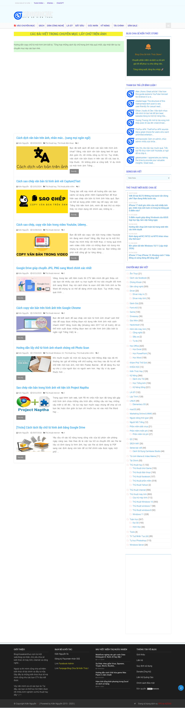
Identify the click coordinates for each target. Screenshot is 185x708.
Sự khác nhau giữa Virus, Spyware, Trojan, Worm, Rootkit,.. (110, 664)
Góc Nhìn (134, 320)
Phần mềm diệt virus (139, 426)
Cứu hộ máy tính (140, 497)
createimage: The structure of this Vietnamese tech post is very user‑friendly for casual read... (150, 104)
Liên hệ (140, 660)
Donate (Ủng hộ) (144, 671)
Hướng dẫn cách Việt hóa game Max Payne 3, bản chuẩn (111, 673)
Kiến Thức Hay (136, 371)
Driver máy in (138, 294)
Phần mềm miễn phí (139, 431)
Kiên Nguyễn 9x (62, 654)
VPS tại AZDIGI (164, 703)
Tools (132, 532)
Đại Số (135, 523)
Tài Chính (134, 460)
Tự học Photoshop (138, 540)
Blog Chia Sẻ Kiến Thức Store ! (148, 54)
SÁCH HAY (134, 443)
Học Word (137, 357)
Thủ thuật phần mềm (65, 186)
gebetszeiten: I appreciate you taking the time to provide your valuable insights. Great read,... (152, 160)
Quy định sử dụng (144, 666)
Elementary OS (139, 404)
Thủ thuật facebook (141, 476)
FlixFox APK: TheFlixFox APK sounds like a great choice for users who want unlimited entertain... (152, 132)
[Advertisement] (69, 92)
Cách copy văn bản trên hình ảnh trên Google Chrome (48, 308)
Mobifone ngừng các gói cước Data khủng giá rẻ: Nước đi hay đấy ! (110, 656)
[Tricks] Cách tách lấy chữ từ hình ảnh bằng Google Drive (50, 427)
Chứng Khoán (136, 282)
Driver (132, 291)
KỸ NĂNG (105, 25)
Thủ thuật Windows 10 (54, 353)
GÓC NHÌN (93, 25)
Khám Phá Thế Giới (138, 363)
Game (132, 312)
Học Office (134, 346)
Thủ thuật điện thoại (65, 143)
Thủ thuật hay (51, 143)
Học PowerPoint (140, 353)
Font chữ (134, 308)
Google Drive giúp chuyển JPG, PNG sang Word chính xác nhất (53, 268)
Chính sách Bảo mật (146, 683)
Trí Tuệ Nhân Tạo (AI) (139, 536)
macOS (133, 409)
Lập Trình (134, 396)
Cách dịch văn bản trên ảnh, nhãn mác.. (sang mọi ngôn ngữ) (53, 138)
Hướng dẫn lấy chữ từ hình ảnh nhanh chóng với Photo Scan (52, 348)
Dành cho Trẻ (138, 379)
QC (131, 439)
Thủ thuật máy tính (138, 494)
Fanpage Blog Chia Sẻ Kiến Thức (73, 668)
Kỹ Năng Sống (139, 387)
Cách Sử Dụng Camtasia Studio (146, 451)
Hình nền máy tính (138, 329)
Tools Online (38, 3)
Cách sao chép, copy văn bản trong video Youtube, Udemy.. (51, 224)
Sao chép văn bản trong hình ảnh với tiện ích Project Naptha (52, 387)
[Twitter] (135, 703)
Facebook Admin (66, 663)
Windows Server (137, 545)
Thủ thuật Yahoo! (140, 485)
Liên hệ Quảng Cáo (145, 677)
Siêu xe (136, 337)
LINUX (132, 401)
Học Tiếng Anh (139, 383)
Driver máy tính (139, 298)
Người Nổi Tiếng (137, 422)
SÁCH (41, 25)
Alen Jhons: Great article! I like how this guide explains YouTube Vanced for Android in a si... (152, 94)
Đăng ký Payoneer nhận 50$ (67, 659)
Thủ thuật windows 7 (142, 506)
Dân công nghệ (136, 286)
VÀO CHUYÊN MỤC (26, 25)
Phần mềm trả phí (141, 434)
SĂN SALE (132, 25)
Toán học (134, 519)
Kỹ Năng (133, 375)
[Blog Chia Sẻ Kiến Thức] (33, 15)
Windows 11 (138, 514)
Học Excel (137, 349)
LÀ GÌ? (70, 25)
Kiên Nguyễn (23, 143)
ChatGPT (60, 3)
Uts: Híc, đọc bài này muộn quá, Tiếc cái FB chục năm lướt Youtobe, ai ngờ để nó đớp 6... (152, 151)
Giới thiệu (141, 654)
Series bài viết (136, 448)
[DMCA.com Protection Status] (153, 688)
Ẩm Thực (134, 273)
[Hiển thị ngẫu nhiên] (168, 26)
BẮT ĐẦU (79, 25)
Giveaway (134, 316)
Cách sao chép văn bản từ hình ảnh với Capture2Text (48, 181)
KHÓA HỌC (135, 367)
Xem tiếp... (74, 171)
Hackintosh (135, 325)
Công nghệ (137, 332)
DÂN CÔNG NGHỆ (55, 25)
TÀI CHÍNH (119, 25)
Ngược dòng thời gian (139, 418)
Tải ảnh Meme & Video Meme (143, 456)
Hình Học (137, 527)
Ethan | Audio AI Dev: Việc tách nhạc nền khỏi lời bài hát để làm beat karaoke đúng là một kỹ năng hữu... (151, 113)
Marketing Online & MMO (141, 413)
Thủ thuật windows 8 (142, 510)
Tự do (135, 341)
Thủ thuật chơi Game (142, 468)
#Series (50, 3)
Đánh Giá (134, 303)
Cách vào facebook (138, 278)
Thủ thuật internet (52, 230)
